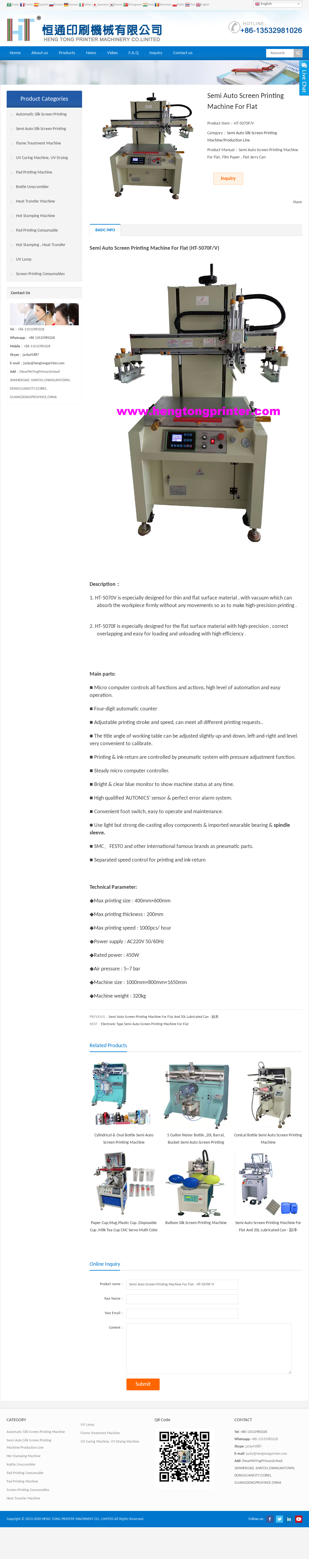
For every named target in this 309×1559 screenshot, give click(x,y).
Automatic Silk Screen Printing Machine (37, 117)
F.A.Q (134, 53)
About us (39, 53)
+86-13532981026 (264, 1439)
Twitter (279, 1519)
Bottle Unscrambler (32, 187)
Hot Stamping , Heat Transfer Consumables (36, 247)
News (91, 53)
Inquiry (155, 53)
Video (112, 53)
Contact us (183, 53)
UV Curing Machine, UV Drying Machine (37, 160)
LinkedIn (289, 1519)
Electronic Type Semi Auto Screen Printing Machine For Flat (145, 1024)
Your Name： (114, 1299)
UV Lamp (23, 259)
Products (67, 53)
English (266, 4)
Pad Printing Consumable (37, 230)
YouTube (298, 1519)
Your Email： (114, 1313)
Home (15, 53)
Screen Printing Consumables (40, 274)
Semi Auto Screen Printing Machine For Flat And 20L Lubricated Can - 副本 (164, 1017)
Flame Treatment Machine (38, 143)
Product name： (112, 1284)
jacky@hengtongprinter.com (44, 363)
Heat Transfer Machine (35, 201)
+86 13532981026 (42, 338)
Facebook (269, 1519)
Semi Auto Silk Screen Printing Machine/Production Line (36, 131)
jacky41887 (31, 355)
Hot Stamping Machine (35, 216)
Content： (116, 1328)
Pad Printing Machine (34, 172)
